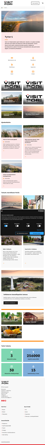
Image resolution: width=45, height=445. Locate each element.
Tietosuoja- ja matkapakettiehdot (31, 416)
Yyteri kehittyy (5, 434)
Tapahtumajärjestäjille (6, 425)
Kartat (26, 411)
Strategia (4, 430)
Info (26, 409)
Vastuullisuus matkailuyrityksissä (8, 432)
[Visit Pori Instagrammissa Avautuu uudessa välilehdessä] (3, 401)
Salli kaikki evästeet (36, 233)
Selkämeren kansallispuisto (10, 302)
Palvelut (3, 411)
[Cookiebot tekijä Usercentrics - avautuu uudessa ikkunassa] (39, 211)
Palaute (3, 409)
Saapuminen (27, 414)
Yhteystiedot (4, 414)
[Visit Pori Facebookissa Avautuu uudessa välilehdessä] (2, 401)
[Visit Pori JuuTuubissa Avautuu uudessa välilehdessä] (5, 401)
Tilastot (3, 428)
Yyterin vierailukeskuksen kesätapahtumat (9, 175)
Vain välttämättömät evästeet (22, 233)
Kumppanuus (4, 423)
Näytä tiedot (39, 229)
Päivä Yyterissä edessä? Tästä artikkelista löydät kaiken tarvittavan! (32, 141)
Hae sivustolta (35, 3)
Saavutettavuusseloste (5, 441)
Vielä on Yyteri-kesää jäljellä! (10, 139)
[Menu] (42, 3)
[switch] (17, 226)
